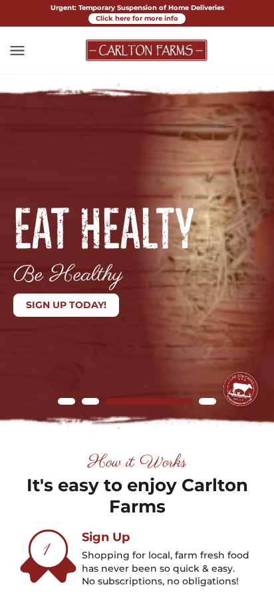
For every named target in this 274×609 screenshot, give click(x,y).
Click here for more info (137, 18)
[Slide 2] (90, 401)
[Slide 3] (149, 401)
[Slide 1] (66, 401)
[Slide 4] (207, 401)
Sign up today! (66, 305)
